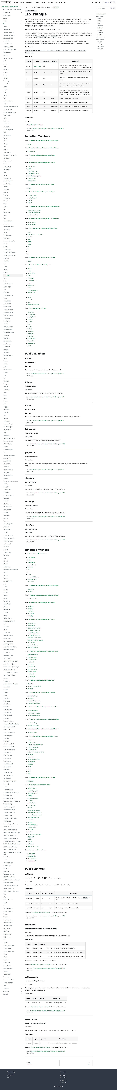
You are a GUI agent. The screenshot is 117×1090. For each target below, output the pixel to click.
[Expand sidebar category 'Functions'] (21, 988)
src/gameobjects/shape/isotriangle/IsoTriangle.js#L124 (48, 516)
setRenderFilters (33, 645)
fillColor (30, 322)
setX (29, 769)
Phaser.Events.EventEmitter (37, 554)
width (29, 346)
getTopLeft (31, 674)
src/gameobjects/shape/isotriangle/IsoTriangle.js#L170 (48, 1051)
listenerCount (32, 565)
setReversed (100, 48)
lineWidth (30, 334)
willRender (31, 844)
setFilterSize (31, 642)
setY (29, 771)
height (30, 326)
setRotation (31, 761)
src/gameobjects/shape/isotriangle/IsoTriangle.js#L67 (47, 469)
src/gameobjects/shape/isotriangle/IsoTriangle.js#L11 (47, 128)
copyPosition (31, 740)
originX (30, 200)
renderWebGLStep (33, 725)
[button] (12, 6)
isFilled (30, 329)
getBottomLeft (32, 657)
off (28, 570)
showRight (100, 32)
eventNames (31, 562)
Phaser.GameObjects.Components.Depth (42, 155)
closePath (31, 312)
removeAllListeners (33, 577)
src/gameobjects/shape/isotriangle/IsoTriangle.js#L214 (48, 968)
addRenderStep (32, 723)
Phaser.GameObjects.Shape (35, 125)
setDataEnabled (32, 825)
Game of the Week (60, 2)
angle (29, 232)
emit (29, 560)
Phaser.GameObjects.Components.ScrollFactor (43, 218)
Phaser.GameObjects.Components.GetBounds (43, 651)
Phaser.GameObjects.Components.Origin (42, 192)
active (29, 268)
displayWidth (31, 317)
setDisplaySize (32, 858)
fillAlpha (30, 319)
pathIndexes (31, 338)
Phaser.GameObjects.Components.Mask (41, 184)
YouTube (62, 1083)
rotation (30, 237)
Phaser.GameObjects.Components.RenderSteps (44, 719)
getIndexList (31, 805)
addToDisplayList (33, 791)
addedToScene (32, 788)
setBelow (30, 609)
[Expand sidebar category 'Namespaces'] (21, 12)
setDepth (30, 611)
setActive (30, 820)
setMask (30, 688)
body (29, 271)
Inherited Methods (100, 37)
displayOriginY (32, 198)
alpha (29, 144)
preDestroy (31, 854)
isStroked (30, 331)
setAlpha (30, 591)
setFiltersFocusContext (34, 638)
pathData (30, 336)
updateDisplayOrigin (34, 703)
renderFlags (31, 292)
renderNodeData (33, 215)
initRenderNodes (33, 710)
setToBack (31, 613)
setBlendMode (32, 599)
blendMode (31, 151)
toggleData (31, 837)
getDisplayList (32, 803)
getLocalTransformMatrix (35, 745)
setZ (29, 774)
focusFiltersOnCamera (34, 628)
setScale (30, 764)
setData (30, 822)
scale (29, 239)
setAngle (30, 754)
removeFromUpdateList (35, 815)
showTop (100, 34)
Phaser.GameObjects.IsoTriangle (40, 912)
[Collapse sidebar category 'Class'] (21, 24)
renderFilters (31, 181)
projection (100, 28)
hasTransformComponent (35, 234)
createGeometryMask (34, 686)
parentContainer (33, 290)
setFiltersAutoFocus (34, 635)
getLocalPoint (32, 742)
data (29, 276)
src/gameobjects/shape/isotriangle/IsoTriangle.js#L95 (47, 397)
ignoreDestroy (32, 280)
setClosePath (32, 856)
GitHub (94, 2)
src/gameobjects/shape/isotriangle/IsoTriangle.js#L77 (47, 420)
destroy (30, 796)
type (29, 302)
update (30, 841)
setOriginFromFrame (34, 701)
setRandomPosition (34, 759)
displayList (31, 278)
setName (30, 829)
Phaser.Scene (37, 66)
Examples (50, 2)
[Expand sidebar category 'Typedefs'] (21, 994)
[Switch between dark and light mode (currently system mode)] (99, 2)
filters (29, 169)
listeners (30, 567)
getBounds (31, 662)
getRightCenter (32, 669)
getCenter (31, 664)
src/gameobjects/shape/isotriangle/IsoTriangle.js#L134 (48, 444)
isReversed (100, 25)
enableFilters (31, 623)
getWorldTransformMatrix (36, 752)
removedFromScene (34, 810)
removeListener (32, 579)
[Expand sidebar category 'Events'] (21, 21)
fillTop (99, 23)
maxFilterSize (32, 178)
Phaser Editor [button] (39, 2)
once (29, 574)
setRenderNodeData (34, 713)
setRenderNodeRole (34, 715)
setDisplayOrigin (33, 696)
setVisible (30, 781)
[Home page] (26, 7)
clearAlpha (31, 589)
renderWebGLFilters (34, 633)
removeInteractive (33, 817)
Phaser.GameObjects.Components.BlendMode (43, 148)
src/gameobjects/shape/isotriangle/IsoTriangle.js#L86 (47, 373)
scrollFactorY (31, 225)
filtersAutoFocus (33, 171)
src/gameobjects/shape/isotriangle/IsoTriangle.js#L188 (48, 916)
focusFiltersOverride (34, 630)
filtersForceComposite (34, 176)
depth (29, 159)
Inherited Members (101, 14)
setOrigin (30, 698)
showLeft (100, 30)
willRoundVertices (33, 846)
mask (29, 188)
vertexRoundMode (33, 305)
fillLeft (99, 18)
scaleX (29, 241)
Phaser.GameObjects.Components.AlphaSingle (43, 140)
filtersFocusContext (33, 173)
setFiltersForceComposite (35, 640)
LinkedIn (62, 1080)
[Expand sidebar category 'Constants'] (21, 991)
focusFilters (31, 626)
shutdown (31, 582)
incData (30, 808)
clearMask (31, 684)
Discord (9, 1075)
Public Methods (100, 39)
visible (29, 261)
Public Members (100, 16)
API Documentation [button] (26, 2)
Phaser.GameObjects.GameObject (39, 265)
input (29, 283)
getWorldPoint (32, 749)
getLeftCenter (32, 667)
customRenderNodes (34, 210)
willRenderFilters (33, 647)
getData (30, 800)
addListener (31, 557)
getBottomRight (32, 659)
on (28, 572)
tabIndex (30, 300)
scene (29, 295)
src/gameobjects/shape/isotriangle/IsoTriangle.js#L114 (48, 493)
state (29, 297)
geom (29, 324)
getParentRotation (33, 747)
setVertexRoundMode (34, 834)
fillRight (99, 21)
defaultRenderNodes (34, 212)
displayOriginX (32, 195)
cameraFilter (31, 273)
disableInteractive (33, 798)
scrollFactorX (31, 222)
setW (29, 766)
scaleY (29, 244)
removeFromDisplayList (35, 812)
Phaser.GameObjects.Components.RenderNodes (44, 206)
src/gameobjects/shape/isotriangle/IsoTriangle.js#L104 (48, 540)
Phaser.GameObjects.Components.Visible (42, 257)
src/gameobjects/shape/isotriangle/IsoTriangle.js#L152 (48, 1011)
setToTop (30, 616)
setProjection (101, 46)
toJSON (30, 839)
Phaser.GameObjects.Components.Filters (42, 162)
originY (30, 203)
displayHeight (32, 314)
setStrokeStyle (32, 861)
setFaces (100, 41)
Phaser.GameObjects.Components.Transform (43, 228)
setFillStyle (100, 44)
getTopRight (31, 676)
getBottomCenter (33, 655)
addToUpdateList (33, 793)
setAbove (30, 606)
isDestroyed (31, 285)
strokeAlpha (31, 341)
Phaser (16, 2)
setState (30, 832)
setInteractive (32, 827)
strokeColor (31, 343)
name (29, 288)
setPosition (31, 757)
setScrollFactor (32, 732)
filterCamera (31, 166)
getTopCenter (32, 671)
